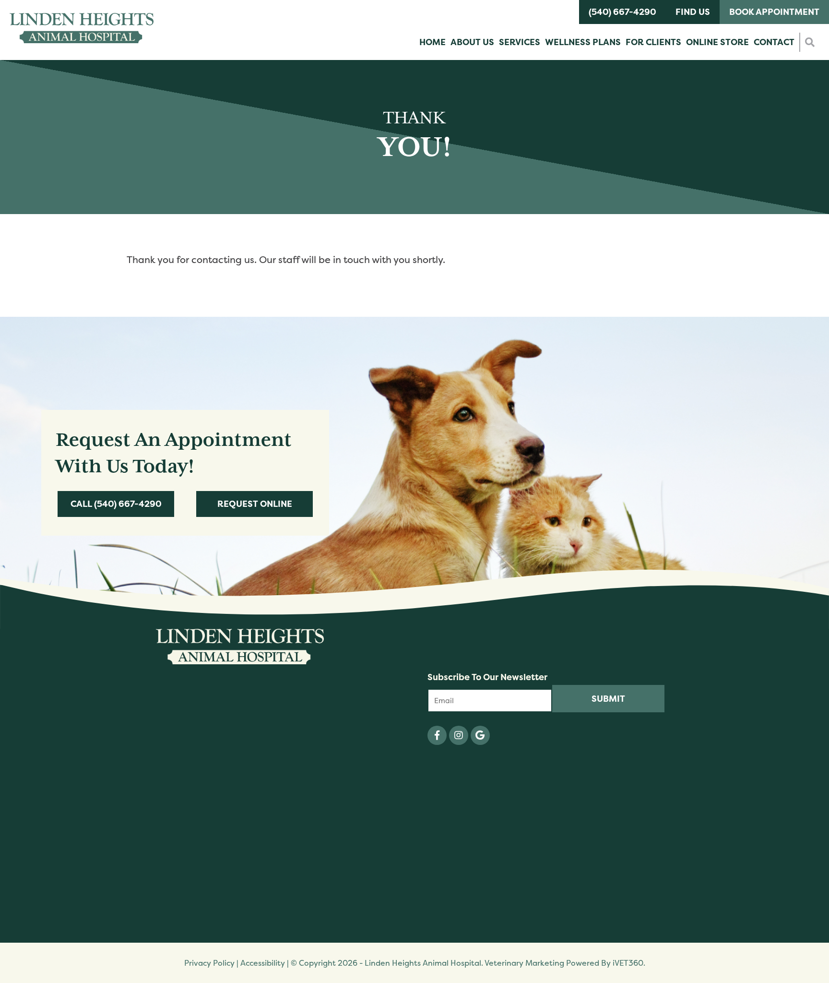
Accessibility (262, 963)
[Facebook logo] (437, 735)
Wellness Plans (583, 42)
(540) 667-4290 (622, 12)
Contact (774, 42)
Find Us (692, 12)
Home (432, 42)
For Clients (653, 42)
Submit (608, 699)
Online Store (717, 42)
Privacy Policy (209, 963)
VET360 (628, 963)
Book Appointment (774, 12)
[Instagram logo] (458, 735)
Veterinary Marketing (524, 963)
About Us (472, 42)
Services (519, 42)
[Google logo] (480, 735)
